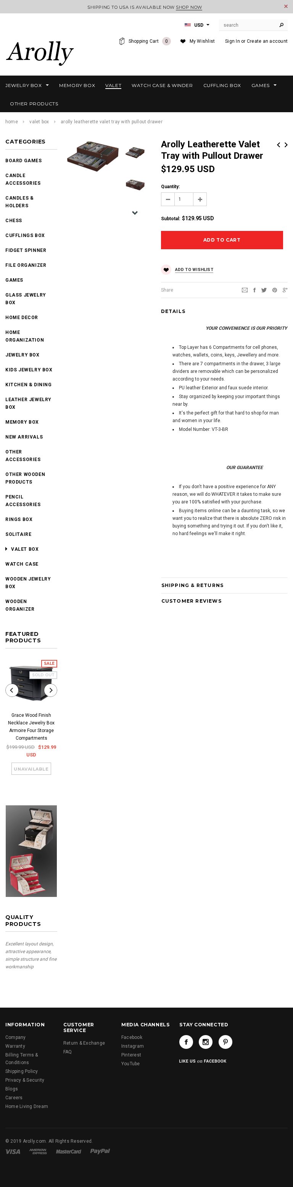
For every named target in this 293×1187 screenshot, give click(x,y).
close (286, 6)
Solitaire (18, 534)
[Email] (245, 289)
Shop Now (189, 7)
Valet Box (39, 121)
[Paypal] (100, 1151)
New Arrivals (24, 437)
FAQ (67, 1052)
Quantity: (170, 186)
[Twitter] (264, 289)
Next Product (286, 144)
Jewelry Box (22, 355)
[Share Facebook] (254, 289)
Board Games (23, 160)
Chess (13, 220)
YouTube (130, 1063)
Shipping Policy (21, 1071)
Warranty (15, 1046)
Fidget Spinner (25, 250)
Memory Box (22, 422)
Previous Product (278, 144)
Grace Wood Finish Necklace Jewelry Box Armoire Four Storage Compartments (31, 727)
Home (11, 121)
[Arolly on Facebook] (186, 1042)
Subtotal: (170, 218)
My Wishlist (202, 41)
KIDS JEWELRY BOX (29, 370)
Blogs (11, 1089)
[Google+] (285, 289)
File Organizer (25, 265)
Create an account (267, 41)
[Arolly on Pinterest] (225, 1042)
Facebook (131, 1037)
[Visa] (12, 1151)
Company (15, 1037)
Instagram (132, 1046)
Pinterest (131, 1055)
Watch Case (22, 564)
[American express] (38, 1151)
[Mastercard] (68, 1151)
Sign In (232, 41)
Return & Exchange (84, 1043)
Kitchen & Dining (28, 384)
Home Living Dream (26, 1106)
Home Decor (21, 317)
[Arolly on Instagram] (206, 1042)
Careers (14, 1097)
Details (173, 311)
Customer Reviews (191, 601)
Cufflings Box (25, 235)
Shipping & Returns (192, 585)
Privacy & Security (24, 1080)
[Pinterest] (274, 289)
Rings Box (18, 519)
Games (14, 280)
